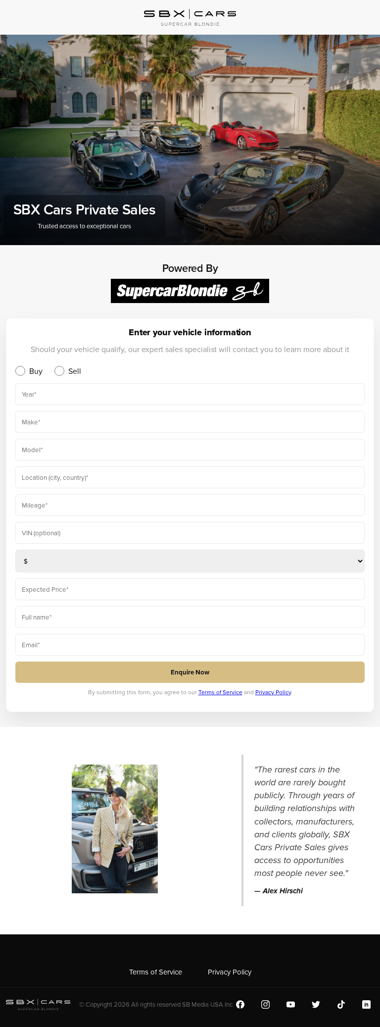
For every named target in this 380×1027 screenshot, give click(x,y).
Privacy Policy (273, 692)
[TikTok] (341, 1004)
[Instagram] (265, 1004)
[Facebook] (240, 1004)
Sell (74, 370)
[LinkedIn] (366, 1004)
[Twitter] (316, 1004)
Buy (36, 370)
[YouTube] (290, 1004)
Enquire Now (190, 672)
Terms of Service (220, 692)
